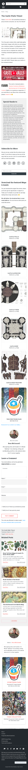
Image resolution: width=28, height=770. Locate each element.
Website (3, 495)
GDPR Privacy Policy (6, 739)
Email (3, 487)
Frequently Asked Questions (8, 735)
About (3, 731)
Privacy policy (5, 741)
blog (12, 534)
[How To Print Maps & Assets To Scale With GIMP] (14, 545)
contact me (8, 94)
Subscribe (14, 173)
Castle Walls (8, 19)
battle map (7, 534)
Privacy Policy (18, 758)
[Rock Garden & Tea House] (14, 572)
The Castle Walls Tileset (11, 16)
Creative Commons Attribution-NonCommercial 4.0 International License (13, 88)
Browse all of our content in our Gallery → (11, 424)
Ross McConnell (16, 642)
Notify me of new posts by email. (11, 510)
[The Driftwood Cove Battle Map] (14, 597)
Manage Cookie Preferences (21, 762)
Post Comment (9, 516)
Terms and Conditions (7, 743)
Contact (3, 733)
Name (3, 478)
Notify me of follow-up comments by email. (14, 506)
